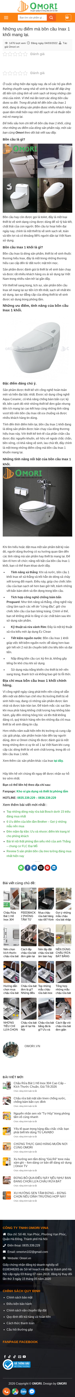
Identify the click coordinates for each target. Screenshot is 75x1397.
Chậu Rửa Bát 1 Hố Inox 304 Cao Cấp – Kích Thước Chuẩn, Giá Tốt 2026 (40, 1085)
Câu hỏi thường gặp (20, 1329)
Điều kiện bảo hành (19, 1303)
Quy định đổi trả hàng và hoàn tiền (29, 1316)
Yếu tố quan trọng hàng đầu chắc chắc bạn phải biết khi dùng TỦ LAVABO (41, 1130)
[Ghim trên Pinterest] (47, 868)
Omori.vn (14, 46)
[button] (6, 17)
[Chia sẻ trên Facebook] (28, 868)
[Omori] (37, 6)
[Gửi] (51, 17)
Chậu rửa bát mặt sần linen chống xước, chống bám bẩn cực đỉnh (40, 1100)
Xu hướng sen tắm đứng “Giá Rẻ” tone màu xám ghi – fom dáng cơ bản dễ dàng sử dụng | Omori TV (43, 1163)
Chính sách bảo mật (19, 1297)
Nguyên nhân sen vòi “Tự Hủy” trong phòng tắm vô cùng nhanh (42, 1115)
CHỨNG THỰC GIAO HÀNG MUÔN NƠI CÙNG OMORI (40, 1145)
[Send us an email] (19, 1356)
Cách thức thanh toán (20, 1323)
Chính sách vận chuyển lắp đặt (26, 1310)
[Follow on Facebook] (4, 1356)
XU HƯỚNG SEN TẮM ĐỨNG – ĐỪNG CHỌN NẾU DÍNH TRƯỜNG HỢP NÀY (40, 1195)
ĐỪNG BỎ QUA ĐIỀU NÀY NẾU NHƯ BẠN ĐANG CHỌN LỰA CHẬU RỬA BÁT (42, 1179)
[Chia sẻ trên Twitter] (34, 868)
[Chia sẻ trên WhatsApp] (21, 868)
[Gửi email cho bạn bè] (41, 868)
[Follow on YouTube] (24, 1356)
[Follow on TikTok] (9, 1356)
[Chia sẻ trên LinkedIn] (54, 868)
